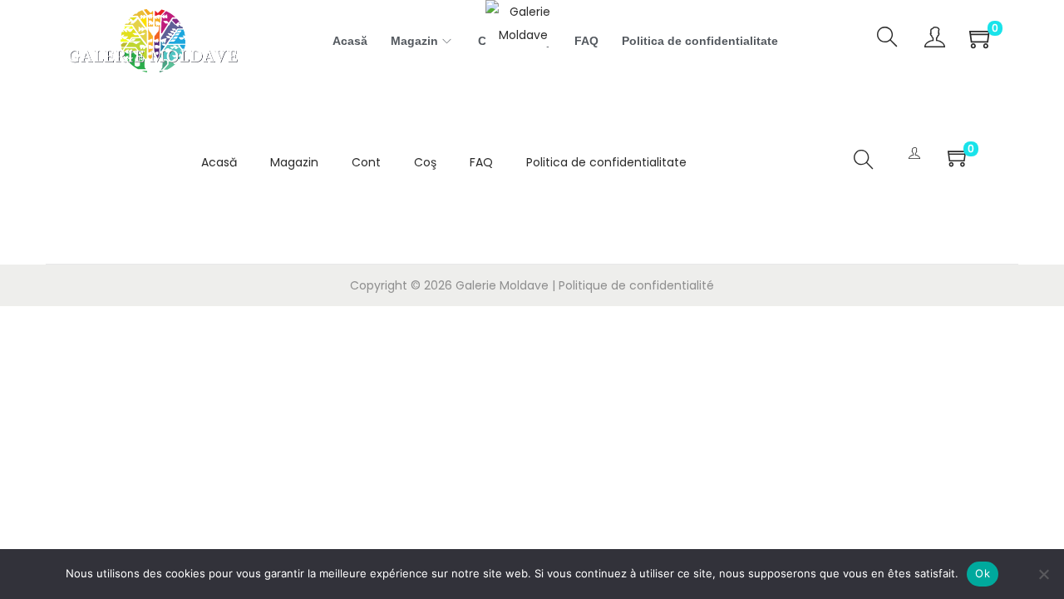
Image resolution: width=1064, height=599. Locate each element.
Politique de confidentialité (636, 285)
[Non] (1043, 574)
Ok (982, 573)
